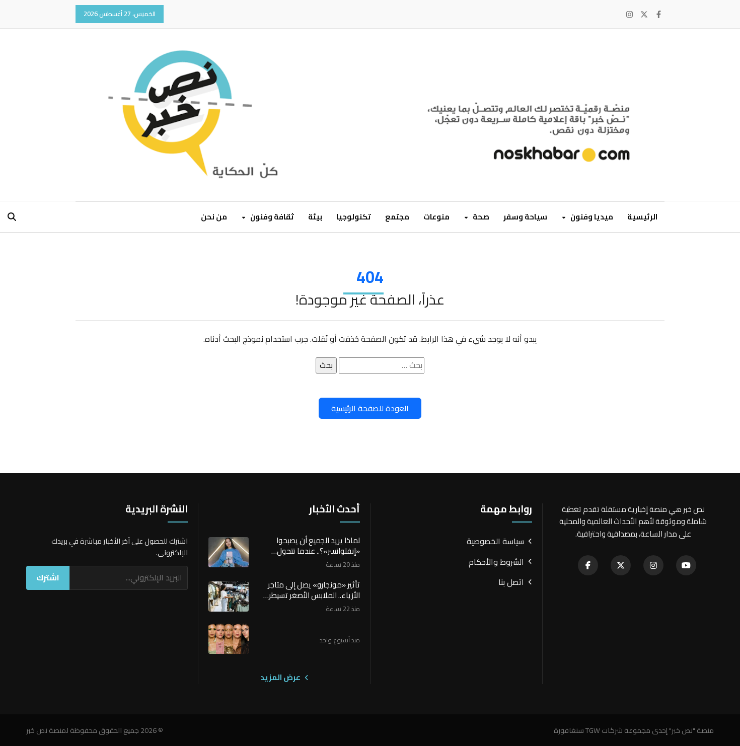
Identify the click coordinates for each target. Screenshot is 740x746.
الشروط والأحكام (496, 562)
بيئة (315, 216)
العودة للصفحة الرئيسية (370, 408)
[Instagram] (629, 14)
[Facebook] (658, 14)
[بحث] (12, 216)
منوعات (436, 216)
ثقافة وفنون (271, 216)
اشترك (47, 577)
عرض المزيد (281, 678)
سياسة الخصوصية (495, 541)
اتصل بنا (511, 582)
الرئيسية (642, 216)
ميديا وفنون (591, 216)
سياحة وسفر (525, 216)
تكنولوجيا (353, 216)
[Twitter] (644, 14)
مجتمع (397, 216)
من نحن (214, 216)
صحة (480, 216)
